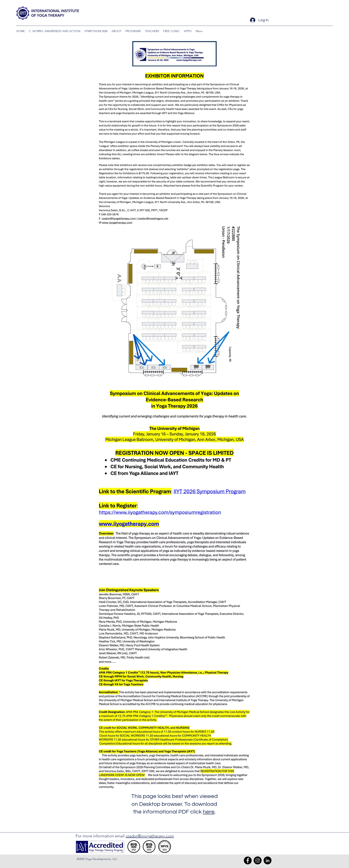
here (208, 812)
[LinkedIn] (267, 860)
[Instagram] (258, 860)
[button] (95, 31)
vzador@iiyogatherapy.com (150, 835)
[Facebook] (248, 860)
